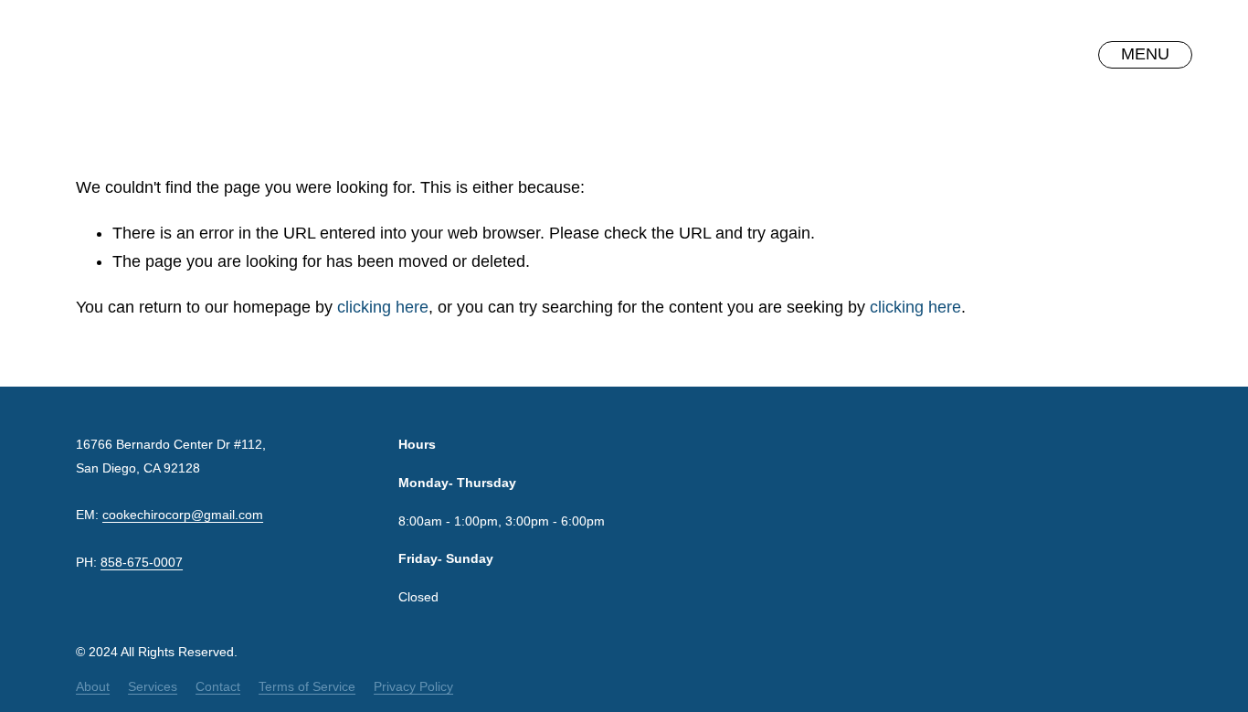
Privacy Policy (413, 686)
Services (152, 686)
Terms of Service (307, 686)
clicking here (382, 307)
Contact (218, 686)
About (93, 686)
